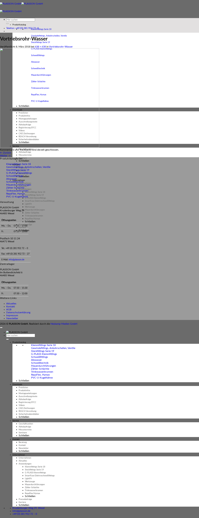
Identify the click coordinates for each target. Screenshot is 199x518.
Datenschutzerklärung (18, 312)
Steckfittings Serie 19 (40, 42)
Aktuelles (11, 303)
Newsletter (12, 318)
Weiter (5, 155)
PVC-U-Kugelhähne (17, 196)
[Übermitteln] (7, 23)
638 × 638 (40, 46)
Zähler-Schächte (15, 188)
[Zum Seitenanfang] (1, 327)
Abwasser (11, 179)
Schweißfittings (14, 176)
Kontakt (10, 306)
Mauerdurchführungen (18, 185)
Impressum (12, 315)
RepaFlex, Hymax (15, 193)
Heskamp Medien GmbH (64, 324)
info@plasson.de (16, 259)
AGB (8, 309)
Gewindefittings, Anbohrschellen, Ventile (49, 36)
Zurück (5, 152)
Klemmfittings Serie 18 (41, 29)
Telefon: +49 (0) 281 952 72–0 (22, 28)
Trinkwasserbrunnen (17, 190)
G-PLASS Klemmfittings (19, 173)
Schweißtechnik (15, 182)
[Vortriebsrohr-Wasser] (49, 147)
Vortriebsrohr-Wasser (61, 46)
